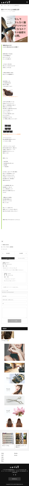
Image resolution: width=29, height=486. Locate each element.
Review (15, 453)
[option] (7, 440)
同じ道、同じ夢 (18, 445)
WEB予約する (14, 479)
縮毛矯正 (13, 11)
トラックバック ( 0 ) (21, 258)
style (2, 457)
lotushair (7, 244)
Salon (2, 453)
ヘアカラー (10, 11)
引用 (6, 265)
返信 (3, 265)
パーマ (7, 11)
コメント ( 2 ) (8, 258)
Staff (2, 455)
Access (15, 455)
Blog (2, 461)
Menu (2, 459)
